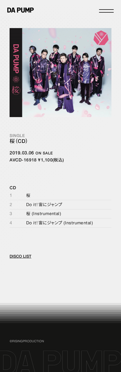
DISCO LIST (20, 257)
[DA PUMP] (20, 10)
